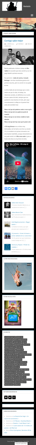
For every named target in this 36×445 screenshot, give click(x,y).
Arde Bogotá (9, 339)
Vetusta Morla (21, 382)
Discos (27, 344)
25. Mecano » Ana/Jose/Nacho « (22, 421)
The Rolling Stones (20, 379)
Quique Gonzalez (10, 372)
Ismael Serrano (10, 352)
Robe (19, 374)
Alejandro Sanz (10, 337)
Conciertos (9, 344)
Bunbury (8, 342)
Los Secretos (17, 359)
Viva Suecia (9, 384)
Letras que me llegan (17, 357)
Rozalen (26, 374)
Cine (24, 342)
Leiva (7, 357)
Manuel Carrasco (21, 362)
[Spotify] (6, 397)
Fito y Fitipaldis (10, 349)
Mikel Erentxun (10, 364)
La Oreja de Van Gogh (24, 354)
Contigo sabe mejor (13, 40)
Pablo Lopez (24, 369)
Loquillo (8, 359)
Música (16, 367)
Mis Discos (8, 367)
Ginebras (19, 349)
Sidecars (15, 377)
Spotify (23, 377)
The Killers (9, 379)
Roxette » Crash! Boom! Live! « (22, 423)
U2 (29, 379)
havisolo (20, 44)
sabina (7, 377)
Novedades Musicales (12, 369)
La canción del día (11, 354)
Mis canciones (21, 364)
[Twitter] (10, 397)
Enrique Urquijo (10, 347)
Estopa (20, 347)
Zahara (17, 384)
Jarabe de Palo (21, 352)
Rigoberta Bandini (10, 374)
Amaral (19, 337)
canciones (17, 342)
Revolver (20, 372)
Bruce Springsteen (20, 339)
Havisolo (26, 6)
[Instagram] (14, 397)
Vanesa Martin (10, 382)
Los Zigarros (9, 362)
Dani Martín (18, 344)
